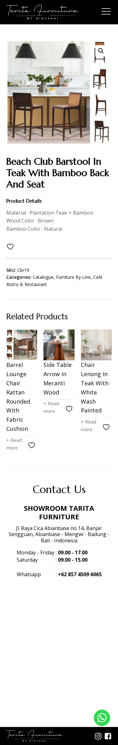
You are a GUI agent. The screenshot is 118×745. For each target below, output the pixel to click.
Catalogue (43, 277)
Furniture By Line (73, 277)
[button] (101, 51)
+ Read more (14, 444)
